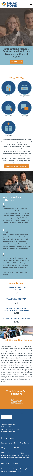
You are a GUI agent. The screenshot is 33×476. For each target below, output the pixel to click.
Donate (4, 438)
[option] (13, 401)
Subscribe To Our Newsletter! (16, 166)
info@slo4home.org (8, 431)
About (12, 438)
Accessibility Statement (16, 448)
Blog (3, 448)
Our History (24, 443)
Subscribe (6, 417)
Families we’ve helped (9, 443)
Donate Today (16, 61)
